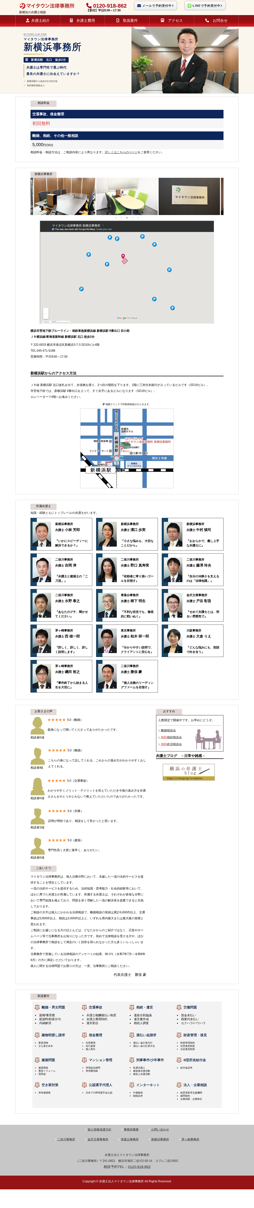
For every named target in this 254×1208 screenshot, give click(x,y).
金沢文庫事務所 (98, 1139)
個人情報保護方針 (99, 1129)
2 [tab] (121, 218)
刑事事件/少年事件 (150, 1060)
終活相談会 (171, 744)
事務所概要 (131, 1129)
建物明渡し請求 (53, 1035)
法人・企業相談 (195, 1085)
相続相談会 (171, 737)
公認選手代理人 (100, 1085)
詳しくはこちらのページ (121, 152)
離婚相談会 (168, 730)
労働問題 (190, 1007)
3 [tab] (127, 218)
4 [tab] (132, 218)
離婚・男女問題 (53, 1007)
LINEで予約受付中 (206, 5)
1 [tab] (116, 218)
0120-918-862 (109, 6)
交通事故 (95, 1007)
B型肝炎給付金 (195, 1060)
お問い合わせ (160, 1129)
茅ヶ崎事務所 (190, 1139)
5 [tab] (138, 218)
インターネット (148, 1085)
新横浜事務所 (160, 1139)
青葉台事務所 (130, 1139)
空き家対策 (50, 1085)
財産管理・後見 (195, 1035)
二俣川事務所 (66, 1139)
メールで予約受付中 (156, 5)
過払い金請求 (146, 1035)
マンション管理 (100, 1060)
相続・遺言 (144, 1007)
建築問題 (48, 1060)
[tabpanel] (127, 196)
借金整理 (95, 1035)
